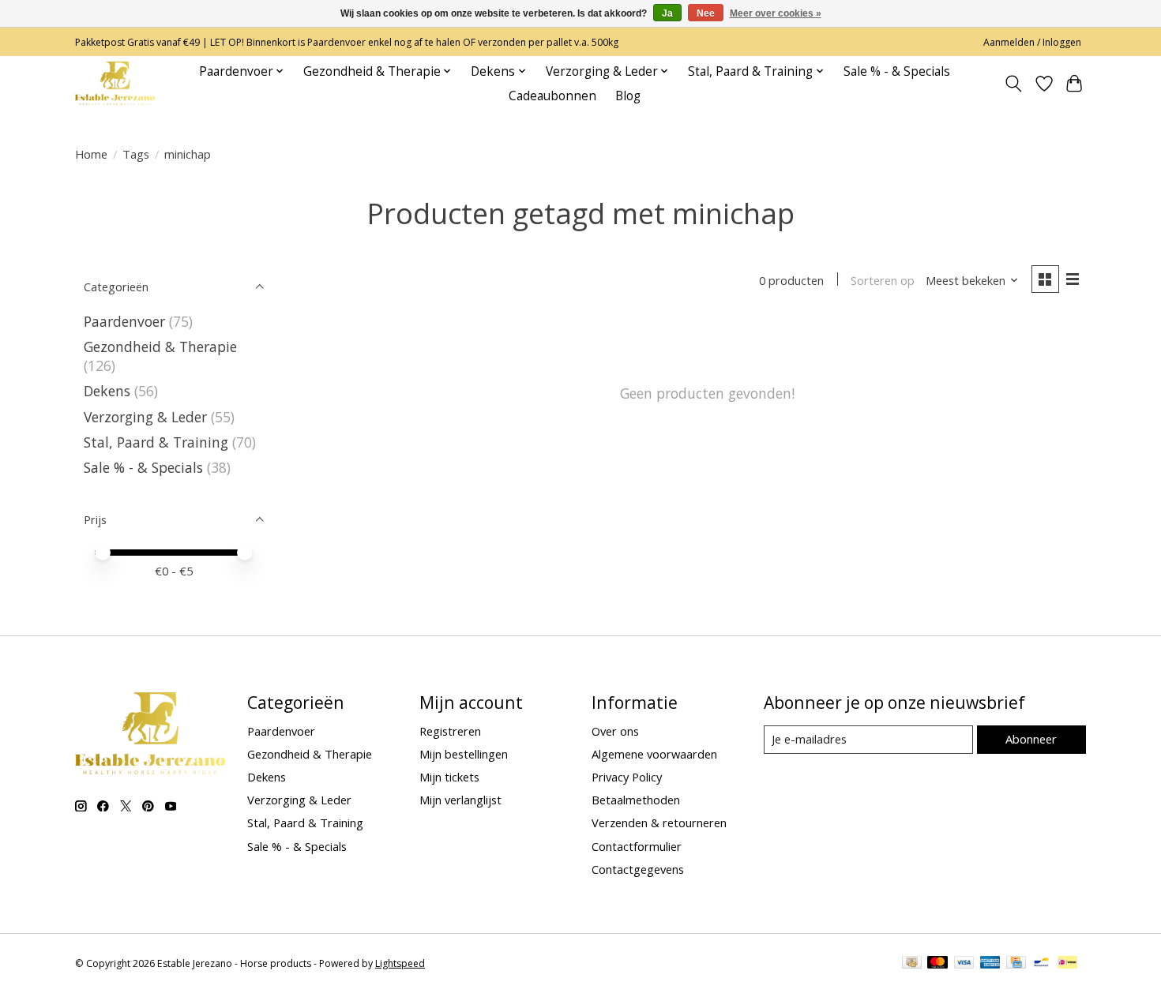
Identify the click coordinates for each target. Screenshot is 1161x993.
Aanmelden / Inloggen (1032, 42)
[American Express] (990, 964)
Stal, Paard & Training (156, 442)
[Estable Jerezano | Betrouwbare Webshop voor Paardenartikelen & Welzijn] (115, 83)
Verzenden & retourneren (659, 822)
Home (91, 154)
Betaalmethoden (636, 800)
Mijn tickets (449, 777)
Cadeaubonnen (552, 96)
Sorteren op (883, 280)
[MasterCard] (937, 964)
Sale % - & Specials (897, 71)
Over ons (615, 731)
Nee (706, 13)
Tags (135, 154)
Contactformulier (637, 846)
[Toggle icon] (1013, 83)
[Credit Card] (1016, 964)
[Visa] (964, 964)
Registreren (450, 731)
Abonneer (1031, 739)
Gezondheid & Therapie (160, 346)
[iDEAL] (1067, 964)
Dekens (107, 390)
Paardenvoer (124, 321)
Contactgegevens (638, 869)
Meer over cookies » (775, 13)
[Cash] (912, 964)
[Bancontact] (1041, 964)
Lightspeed (400, 963)
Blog (628, 96)
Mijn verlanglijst (460, 800)
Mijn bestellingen (463, 754)
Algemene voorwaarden (654, 754)
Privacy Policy (627, 777)
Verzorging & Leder (145, 416)
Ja (667, 13)
